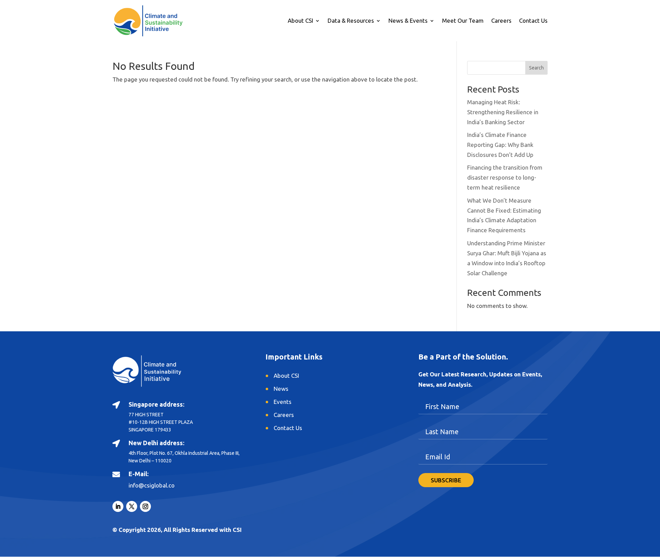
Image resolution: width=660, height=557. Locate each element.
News (281, 388)
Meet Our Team (463, 21)
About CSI (300, 21)
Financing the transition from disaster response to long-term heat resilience (504, 177)
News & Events (408, 21)
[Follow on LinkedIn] (117, 506)
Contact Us (533, 21)
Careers (501, 21)
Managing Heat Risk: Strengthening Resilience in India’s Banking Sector (502, 112)
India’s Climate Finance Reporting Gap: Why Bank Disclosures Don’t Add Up (500, 144)
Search (536, 68)
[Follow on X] (131, 506)
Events (283, 401)
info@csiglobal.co (152, 485)
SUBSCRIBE (446, 480)
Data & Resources (351, 21)
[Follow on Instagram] (145, 506)
